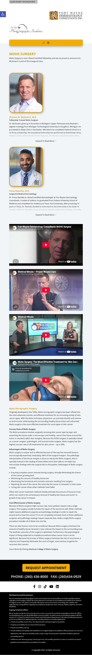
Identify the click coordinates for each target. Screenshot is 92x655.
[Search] (44, 42)
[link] (3, 14)
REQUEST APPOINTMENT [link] (46, 567)
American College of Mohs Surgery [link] (43, 549)
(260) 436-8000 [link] (36, 576)
